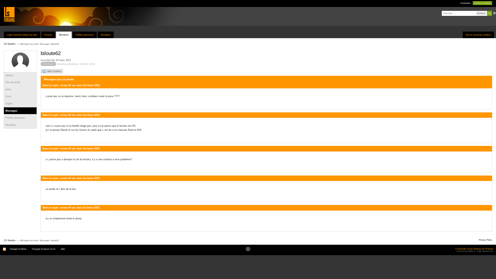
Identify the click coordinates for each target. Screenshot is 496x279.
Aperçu (9, 75)
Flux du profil (12, 82)
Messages (11, 110)
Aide (63, 249)
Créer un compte (482, 3)
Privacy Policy (485, 240)
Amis (8, 96)
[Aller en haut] (248, 249)
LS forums (10, 240)
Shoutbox (106, 35)
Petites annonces (85, 35)
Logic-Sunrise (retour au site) (22, 35)
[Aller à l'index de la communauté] (9, 14)
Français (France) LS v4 (43, 249)
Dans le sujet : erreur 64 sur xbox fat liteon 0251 (71, 85)
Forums (48, 35)
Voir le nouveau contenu (478, 35)
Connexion (465, 3)
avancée (494, 13)
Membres (64, 35)
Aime (8, 89)
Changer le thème (18, 249)
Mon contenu (53, 71)
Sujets (9, 103)
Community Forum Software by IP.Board (474, 249)
